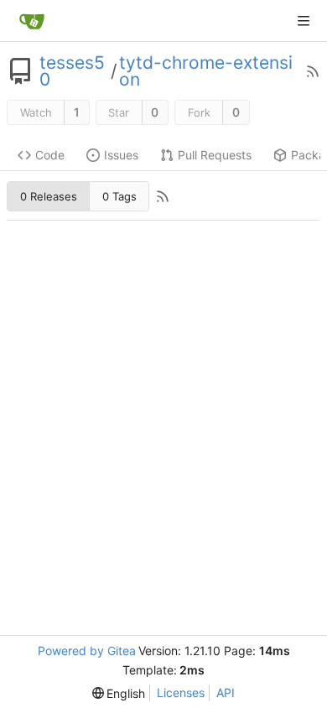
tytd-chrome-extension (206, 71)
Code (50, 155)
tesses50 (72, 71)
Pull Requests (215, 155)
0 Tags (119, 196)
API (225, 692)
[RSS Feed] (312, 71)
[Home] (31, 21)
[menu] (119, 693)
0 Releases (48, 196)
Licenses (181, 692)
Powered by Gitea (87, 650)
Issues (121, 155)
